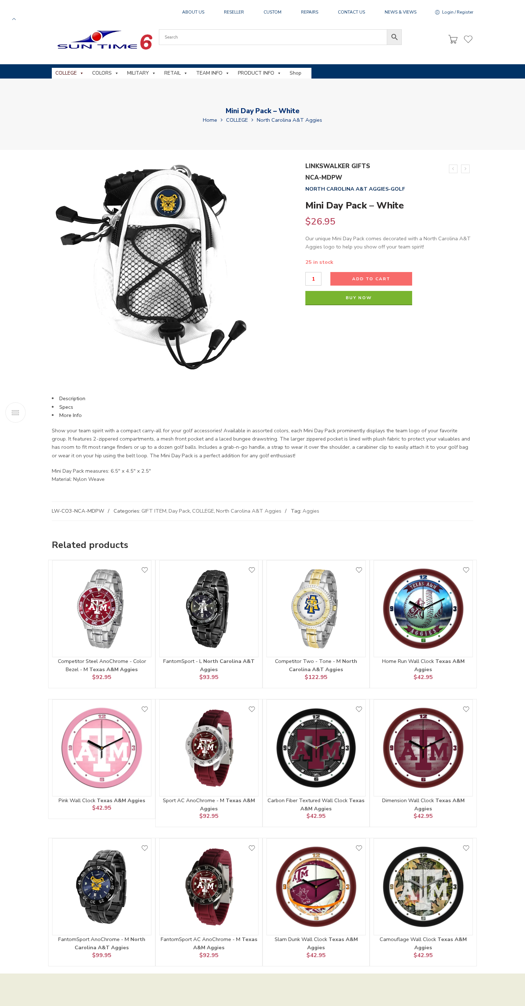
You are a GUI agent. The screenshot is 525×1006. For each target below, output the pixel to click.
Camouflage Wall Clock (409, 939)
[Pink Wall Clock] (101, 747)
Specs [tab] (66, 407)
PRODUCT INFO (256, 73)
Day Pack (179, 510)
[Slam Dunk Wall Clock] (316, 886)
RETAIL (172, 73)
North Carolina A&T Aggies (289, 120)
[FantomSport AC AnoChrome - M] (209, 886)
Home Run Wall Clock (408, 661)
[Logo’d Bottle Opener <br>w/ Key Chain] (465, 169)
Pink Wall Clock (78, 800)
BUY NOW (359, 298)
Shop (295, 73)
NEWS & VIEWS (400, 12)
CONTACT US (351, 12)
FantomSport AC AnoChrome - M (201, 939)
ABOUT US (193, 12)
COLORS (102, 73)
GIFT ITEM (153, 510)
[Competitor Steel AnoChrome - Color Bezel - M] (101, 608)
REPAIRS (309, 12)
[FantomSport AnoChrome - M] (101, 886)
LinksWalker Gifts (337, 166)
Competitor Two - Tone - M (308, 661)
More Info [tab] (70, 415)
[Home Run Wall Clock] (423, 608)
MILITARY (138, 73)
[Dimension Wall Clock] (423, 747)
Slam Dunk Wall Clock (302, 939)
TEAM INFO (209, 73)
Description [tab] (72, 398)
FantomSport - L (183, 661)
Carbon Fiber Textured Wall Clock (308, 800)
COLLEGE (66, 73)
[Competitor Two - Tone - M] (316, 608)
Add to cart (371, 279)
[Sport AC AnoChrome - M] (209, 747)
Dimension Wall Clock (408, 800)
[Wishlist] (144, 570)
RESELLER (234, 12)
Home (210, 120)
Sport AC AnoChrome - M (194, 800)
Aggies (310, 510)
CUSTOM (272, 12)
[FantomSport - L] (209, 608)
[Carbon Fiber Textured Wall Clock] (316, 747)
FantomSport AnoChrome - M (94, 939)
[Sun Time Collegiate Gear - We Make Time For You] (104, 40)
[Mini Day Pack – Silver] (453, 169)
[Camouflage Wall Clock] (423, 886)
